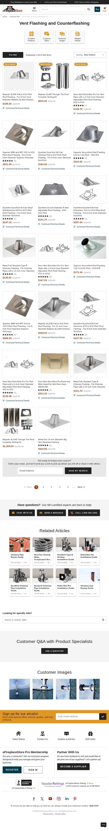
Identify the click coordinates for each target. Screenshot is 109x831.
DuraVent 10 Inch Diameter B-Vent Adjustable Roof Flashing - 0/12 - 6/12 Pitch (53, 210)
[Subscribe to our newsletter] (102, 716)
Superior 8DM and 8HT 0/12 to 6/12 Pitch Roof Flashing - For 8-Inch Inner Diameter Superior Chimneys (19, 155)
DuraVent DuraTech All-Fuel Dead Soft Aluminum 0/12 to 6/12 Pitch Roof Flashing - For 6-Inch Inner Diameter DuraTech (18, 212)
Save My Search (78, 471)
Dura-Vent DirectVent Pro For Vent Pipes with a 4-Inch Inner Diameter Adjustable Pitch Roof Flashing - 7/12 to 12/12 (53, 269)
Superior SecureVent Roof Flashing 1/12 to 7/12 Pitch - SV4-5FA (89, 153)
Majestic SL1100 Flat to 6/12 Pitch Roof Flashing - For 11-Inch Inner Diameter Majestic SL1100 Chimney (54, 326)
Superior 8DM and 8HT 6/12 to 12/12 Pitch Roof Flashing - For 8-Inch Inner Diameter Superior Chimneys (18, 327)
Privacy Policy (60, 814)
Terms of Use (48, 814)
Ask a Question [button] (54, 651)
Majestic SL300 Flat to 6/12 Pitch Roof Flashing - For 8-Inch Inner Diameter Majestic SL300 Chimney (18, 97)
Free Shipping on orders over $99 (24, 2)
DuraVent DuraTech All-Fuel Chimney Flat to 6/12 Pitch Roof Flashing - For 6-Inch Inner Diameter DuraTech (54, 156)
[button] (51, 512)
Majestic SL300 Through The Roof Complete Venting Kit (53, 95)
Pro (97, 9)
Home (5, 17)
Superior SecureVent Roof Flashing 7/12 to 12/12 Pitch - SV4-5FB (89, 266)
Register (12, 770)
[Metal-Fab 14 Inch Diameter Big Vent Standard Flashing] (54, 421)
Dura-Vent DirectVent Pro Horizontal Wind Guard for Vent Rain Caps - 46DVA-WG (54, 384)
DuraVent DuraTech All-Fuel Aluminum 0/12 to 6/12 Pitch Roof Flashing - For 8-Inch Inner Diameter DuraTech (90, 327)
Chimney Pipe (15, 17)
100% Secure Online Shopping (86, 2)
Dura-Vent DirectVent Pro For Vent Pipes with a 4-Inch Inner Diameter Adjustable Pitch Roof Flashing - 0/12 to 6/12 (89, 98)
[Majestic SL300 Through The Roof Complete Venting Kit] (54, 76)
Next (80, 487)
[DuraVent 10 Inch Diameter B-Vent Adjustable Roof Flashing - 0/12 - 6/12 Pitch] (54, 189)
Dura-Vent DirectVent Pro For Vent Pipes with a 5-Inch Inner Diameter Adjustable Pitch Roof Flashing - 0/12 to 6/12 (18, 385)
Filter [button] (13, 55)
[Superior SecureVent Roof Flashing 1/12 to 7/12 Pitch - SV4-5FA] (90, 134)
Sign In (33, 770)
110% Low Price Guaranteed (55, 2)
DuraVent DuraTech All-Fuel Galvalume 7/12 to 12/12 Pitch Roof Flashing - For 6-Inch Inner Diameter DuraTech (90, 212)
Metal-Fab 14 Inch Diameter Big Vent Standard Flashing (52, 440)
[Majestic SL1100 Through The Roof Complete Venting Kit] (19, 421)
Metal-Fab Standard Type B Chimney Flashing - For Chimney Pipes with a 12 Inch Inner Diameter (19, 268)
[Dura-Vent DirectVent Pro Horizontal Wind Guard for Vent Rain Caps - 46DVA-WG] (54, 363)
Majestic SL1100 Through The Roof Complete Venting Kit (18, 440)
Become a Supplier (73, 766)
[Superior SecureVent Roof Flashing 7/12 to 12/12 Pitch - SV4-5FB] (90, 247)
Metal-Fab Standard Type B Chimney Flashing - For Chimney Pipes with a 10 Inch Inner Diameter (89, 384)
